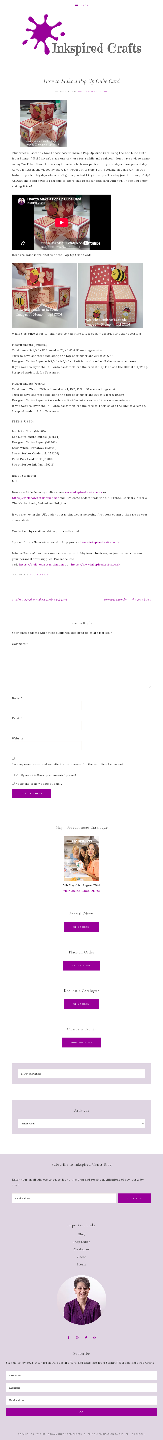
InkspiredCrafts (81, 35)
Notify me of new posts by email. (39, 783)
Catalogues (81, 1249)
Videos (81, 1257)
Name (17, 698)
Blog (81, 1234)
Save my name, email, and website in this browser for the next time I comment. (68, 764)
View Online (71, 891)
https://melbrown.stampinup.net (35, 498)
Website (17, 738)
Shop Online (91, 891)
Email (17, 718)
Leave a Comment (97, 91)
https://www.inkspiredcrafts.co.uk (95, 564)
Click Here (81, 927)
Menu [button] (85, 5)
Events (81, 1264)
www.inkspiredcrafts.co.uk (83, 492)
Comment (20, 644)
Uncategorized (38, 574)
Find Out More (81, 1042)
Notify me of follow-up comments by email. (46, 775)
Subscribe (134, 1198)
